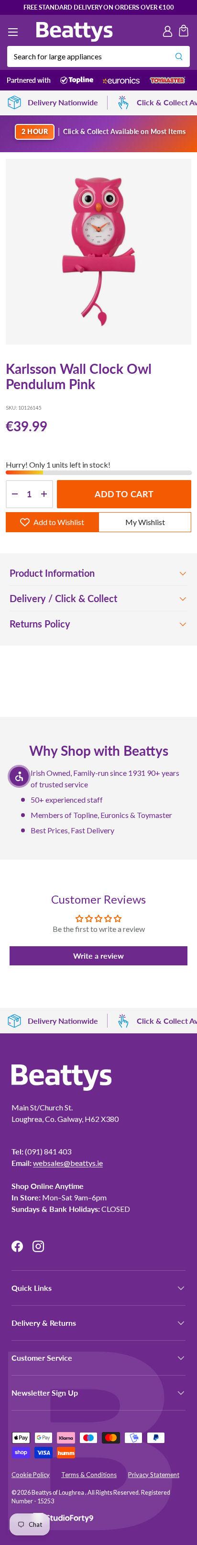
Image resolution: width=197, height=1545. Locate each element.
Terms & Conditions (89, 1474)
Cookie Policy (30, 1474)
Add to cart (124, 494)
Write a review (98, 955)
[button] (183, 32)
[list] (98, 252)
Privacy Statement (153, 1474)
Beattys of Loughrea (58, 1492)
